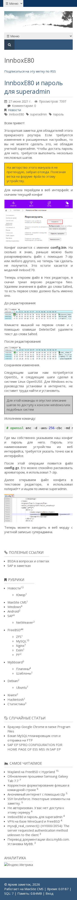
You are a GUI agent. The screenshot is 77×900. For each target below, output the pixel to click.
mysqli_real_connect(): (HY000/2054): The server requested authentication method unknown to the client (38, 830)
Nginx (21, 645)
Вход (49, 893)
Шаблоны (24, 673)
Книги (12, 695)
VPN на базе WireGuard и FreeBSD (33, 821)
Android (13, 611)
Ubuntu (22, 687)
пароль (58, 114)
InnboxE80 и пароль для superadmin (33, 87)
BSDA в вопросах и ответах (28, 561)
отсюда (43, 172)
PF (18, 654)
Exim (20, 650)
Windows (14, 607)
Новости (14, 110)
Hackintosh (16, 699)
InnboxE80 (16, 114)
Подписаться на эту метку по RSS (30, 71)
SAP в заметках (19, 565)
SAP (11, 616)
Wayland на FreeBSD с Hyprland (31, 772)
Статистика (16, 704)
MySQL (22, 641)
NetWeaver (25, 622)
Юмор (21, 595)
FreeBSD (15, 630)
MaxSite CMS (17, 602)
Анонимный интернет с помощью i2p (36, 794)
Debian (13, 681)
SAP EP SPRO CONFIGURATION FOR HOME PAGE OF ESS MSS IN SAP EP (34, 747)
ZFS (19, 636)
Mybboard (15, 662)
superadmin (38, 114)
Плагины (23, 669)
